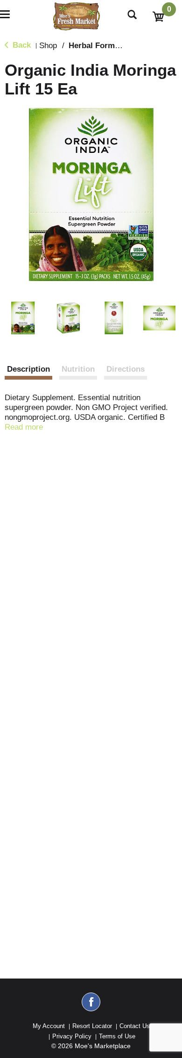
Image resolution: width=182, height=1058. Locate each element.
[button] (23, 318)
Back (20, 45)
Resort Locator (92, 1025)
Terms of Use (117, 1036)
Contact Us (134, 1025)
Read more (24, 427)
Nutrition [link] (78, 369)
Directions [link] (125, 369)
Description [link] (28, 369)
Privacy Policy (71, 1036)
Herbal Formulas (99, 45)
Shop (48, 45)
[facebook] (91, 1006)
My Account (49, 1025)
